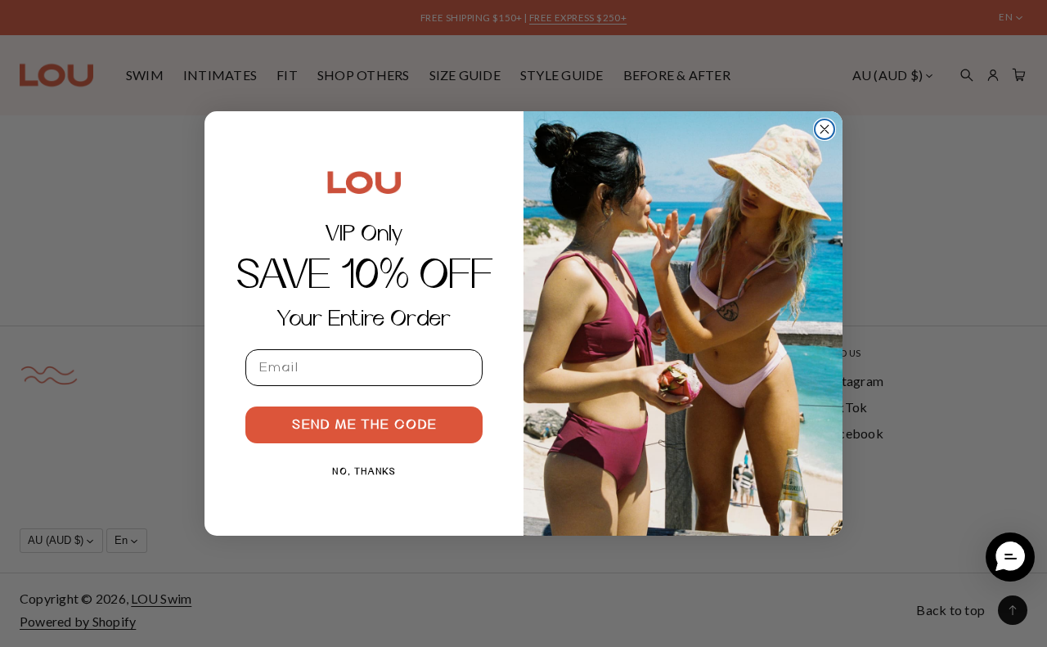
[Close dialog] (824, 129)
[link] (364, 182)
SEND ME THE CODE (364, 425)
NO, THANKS (364, 472)
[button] (1010, 557)
